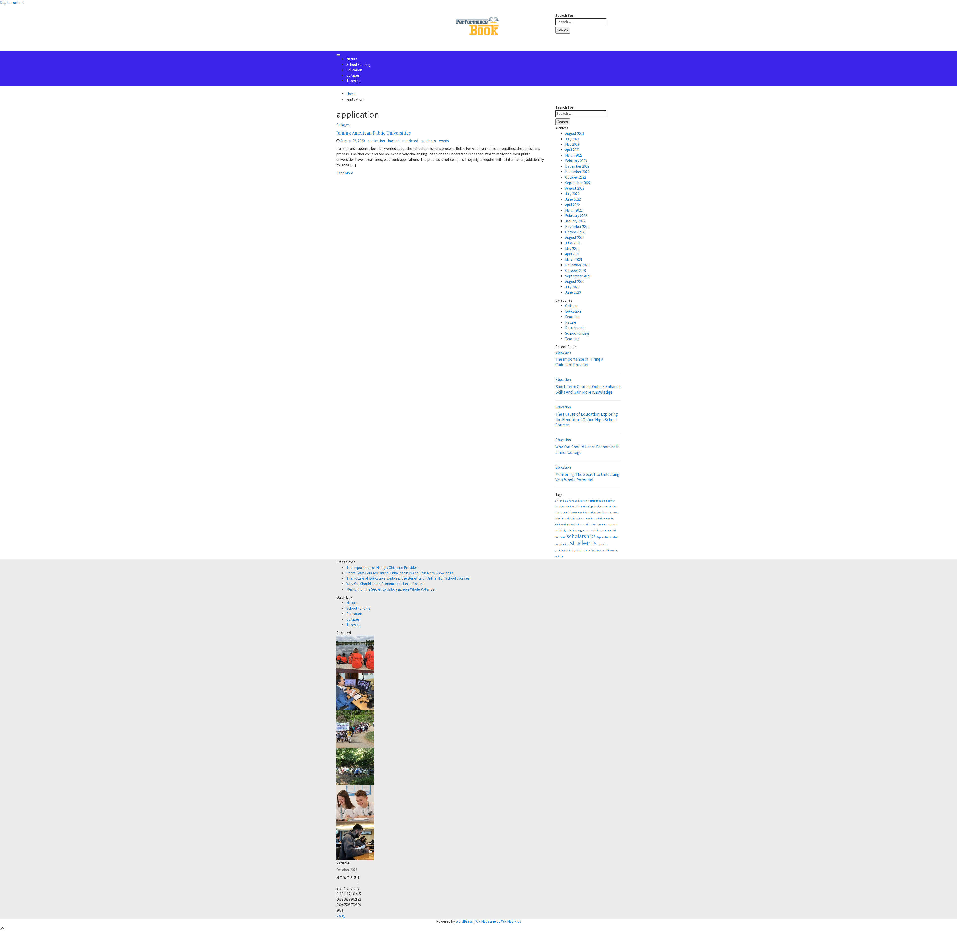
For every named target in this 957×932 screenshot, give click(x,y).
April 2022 (572, 204)
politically (560, 530)
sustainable (561, 550)
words (444, 140)
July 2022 (572, 193)
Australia (593, 500)
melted (598, 518)
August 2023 (574, 133)
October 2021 (575, 232)
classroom (602, 506)
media (589, 518)
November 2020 (577, 265)
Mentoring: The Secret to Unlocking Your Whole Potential (587, 477)
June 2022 (573, 199)
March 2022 (573, 210)
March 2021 (573, 259)
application (376, 140)
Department (562, 512)
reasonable (593, 530)
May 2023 (572, 144)
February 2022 (576, 215)
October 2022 (575, 177)
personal (612, 524)
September (602, 537)
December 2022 (577, 166)
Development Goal (579, 512)
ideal (558, 518)
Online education (564, 524)
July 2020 (572, 287)
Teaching (353, 80)
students (428, 140)
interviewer (578, 518)
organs (603, 524)
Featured (572, 316)
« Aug (340, 915)
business (571, 506)
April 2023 (572, 149)
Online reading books (587, 524)
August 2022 (574, 188)
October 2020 (575, 270)
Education (354, 70)
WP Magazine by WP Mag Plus (498, 921)
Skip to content (12, 2)
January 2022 (575, 221)
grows (615, 512)
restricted (410, 140)
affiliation (560, 500)
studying (602, 544)
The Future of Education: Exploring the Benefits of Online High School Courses (586, 419)
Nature (351, 59)
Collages (353, 75)
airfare (570, 500)
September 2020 (577, 276)
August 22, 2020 (352, 140)
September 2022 (577, 182)
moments (608, 518)
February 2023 (576, 160)
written (559, 556)
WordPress (464, 921)
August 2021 (574, 237)
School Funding (358, 64)
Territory (596, 550)
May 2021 (572, 248)
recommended (608, 530)
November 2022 (577, 171)
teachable (574, 550)
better (611, 500)
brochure (560, 506)
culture (613, 506)
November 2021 (577, 226)
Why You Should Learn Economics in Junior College (587, 449)
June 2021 (573, 243)
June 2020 (573, 292)
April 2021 (572, 254)
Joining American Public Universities (373, 133)
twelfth (606, 550)
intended (566, 518)
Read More (344, 173)
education (595, 512)
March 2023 (573, 155)
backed (393, 140)
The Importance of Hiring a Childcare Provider (579, 362)
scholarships (581, 536)
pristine (571, 530)
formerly (606, 512)
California (582, 506)
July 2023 (572, 139)
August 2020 (574, 281)
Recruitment (575, 327)
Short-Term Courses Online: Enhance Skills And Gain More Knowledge (588, 389)
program (581, 530)
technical (586, 550)
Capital (592, 506)
